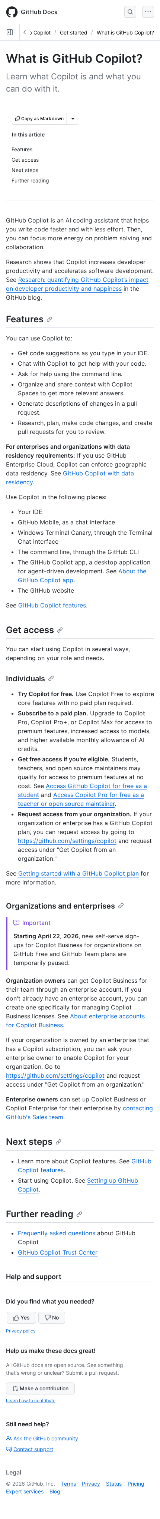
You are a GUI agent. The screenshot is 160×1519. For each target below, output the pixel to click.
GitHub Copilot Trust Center (57, 1252)
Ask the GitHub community (45, 1438)
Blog (54, 1491)
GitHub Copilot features (52, 605)
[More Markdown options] (73, 119)
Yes (25, 1317)
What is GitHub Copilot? (125, 32)
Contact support (33, 1449)
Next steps (29, 1141)
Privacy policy (21, 1331)
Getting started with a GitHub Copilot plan (78, 873)
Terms (68, 1483)
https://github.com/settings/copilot (67, 840)
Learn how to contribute (30, 1400)
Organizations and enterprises (60, 906)
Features (25, 319)
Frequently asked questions (56, 1233)
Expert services (25, 1491)
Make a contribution (44, 1388)
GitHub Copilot (33, 32)
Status (114, 1483)
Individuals (25, 678)
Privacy (91, 1483)
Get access (30, 630)
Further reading (39, 1214)
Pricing (136, 1483)
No (55, 1317)
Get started (73, 32)
